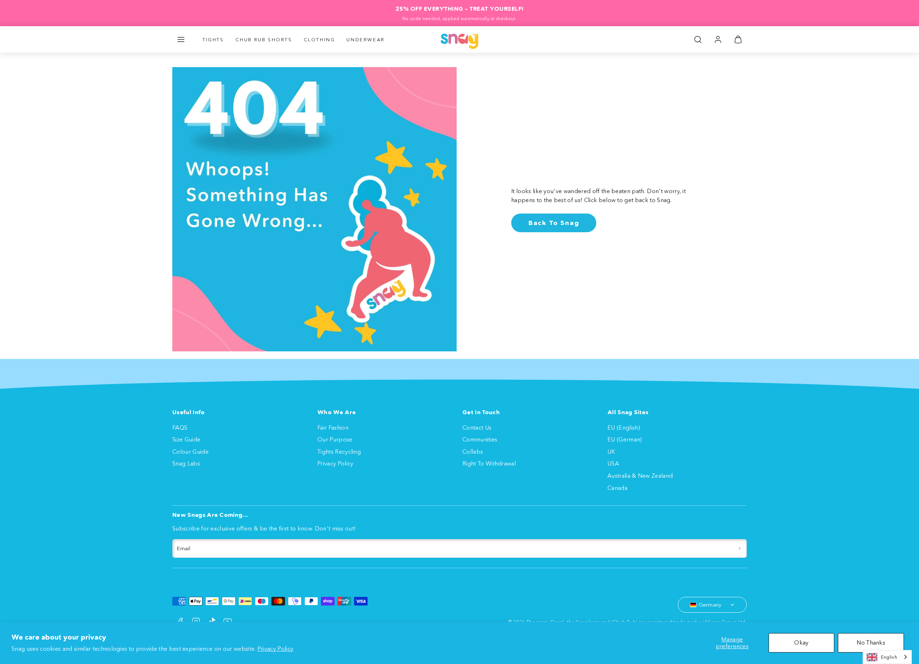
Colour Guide (190, 451)
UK (611, 451)
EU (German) (624, 439)
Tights (213, 39)
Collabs (472, 451)
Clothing (319, 39)
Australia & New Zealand (640, 475)
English (889, 657)
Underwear (365, 39)
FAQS (179, 427)
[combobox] (887, 657)
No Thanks (871, 642)
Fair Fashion (333, 427)
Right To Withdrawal (489, 463)
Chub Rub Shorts (263, 39)
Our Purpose (335, 439)
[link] (718, 39)
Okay (801, 642)
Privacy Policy (275, 648)
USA (613, 463)
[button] (181, 39)
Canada (617, 487)
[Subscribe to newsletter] (740, 548)
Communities (480, 439)
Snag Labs (186, 463)
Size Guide (186, 439)
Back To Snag (553, 223)
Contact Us (476, 427)
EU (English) (623, 427)
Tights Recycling (339, 451)
